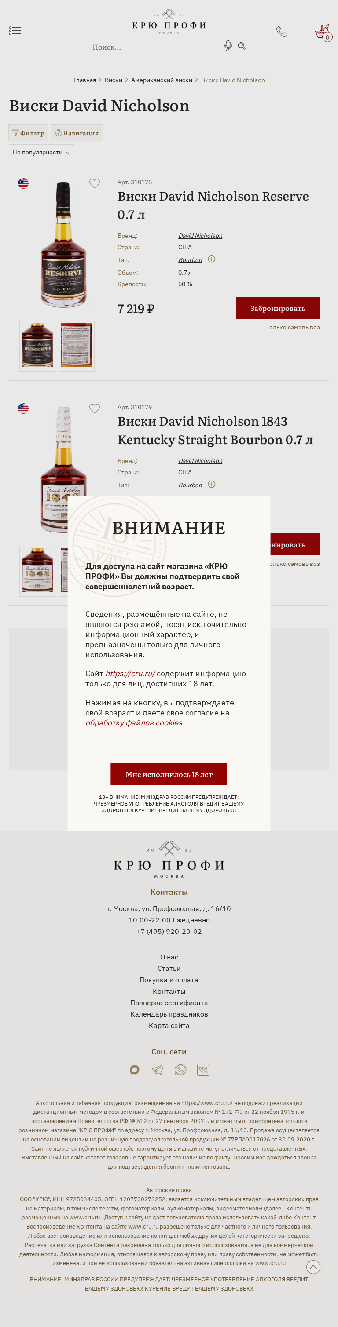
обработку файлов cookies (133, 723)
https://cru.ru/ (130, 673)
